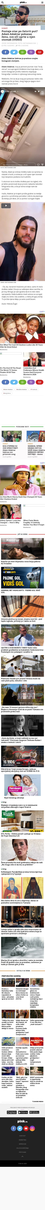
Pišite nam (22, 1152)
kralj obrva (7, 393)
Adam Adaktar (8, 389)
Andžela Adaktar (21, 389)
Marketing (22, 1140)
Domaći (5, 28)
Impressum (22, 1144)
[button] (2, 440)
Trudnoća (34, 389)
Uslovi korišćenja (22, 1148)
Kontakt (22, 1136)
